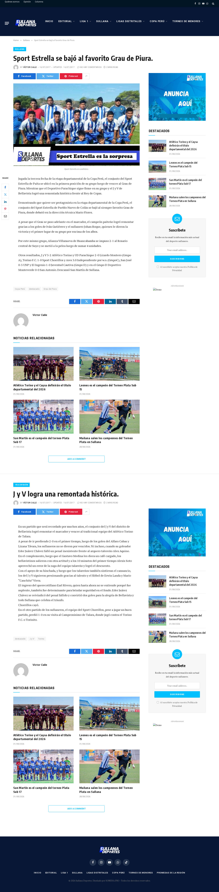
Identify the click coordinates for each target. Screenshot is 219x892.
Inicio (49, 21)
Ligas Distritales (129, 21)
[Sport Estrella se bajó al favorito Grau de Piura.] (76, 124)
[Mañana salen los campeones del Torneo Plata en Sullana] (109, 417)
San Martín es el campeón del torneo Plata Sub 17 (41, 440)
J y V (32, 639)
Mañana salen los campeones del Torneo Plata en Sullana (106, 440)
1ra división (21, 485)
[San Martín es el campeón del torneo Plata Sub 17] (43, 417)
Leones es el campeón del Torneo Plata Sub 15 (107, 387)
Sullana (102, 21)
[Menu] (7, 23)
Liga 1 (84, 21)
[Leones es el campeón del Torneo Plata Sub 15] (109, 364)
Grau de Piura (50, 289)
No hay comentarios (90, 67)
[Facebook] (5, 187)
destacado (34, 289)
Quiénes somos (12, 1)
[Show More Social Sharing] (86, 76)
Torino (41, 639)
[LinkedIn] (5, 201)
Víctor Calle (30, 67)
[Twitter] (5, 194)
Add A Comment (76, 459)
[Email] (5, 216)
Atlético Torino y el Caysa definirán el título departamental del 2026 (42, 387)
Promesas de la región (171, 873)
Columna (39, 1)
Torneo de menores (186, 21)
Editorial (65, 21)
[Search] (212, 3)
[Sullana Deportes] (25, 23)
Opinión (27, 1)
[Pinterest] (5, 209)
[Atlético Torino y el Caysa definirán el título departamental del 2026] (43, 364)
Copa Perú (157, 21)
